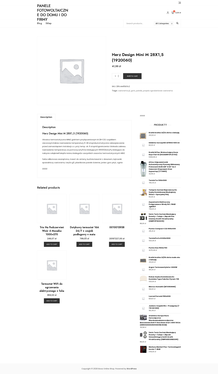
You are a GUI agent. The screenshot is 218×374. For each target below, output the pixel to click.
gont (133, 90)
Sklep (49, 23)
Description (46, 117)
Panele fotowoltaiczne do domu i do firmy (52, 12)
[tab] (46, 117)
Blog (39, 23)
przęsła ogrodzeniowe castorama (158, 90)
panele (139, 90)
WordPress (132, 368)
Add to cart (132, 76)
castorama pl (124, 90)
